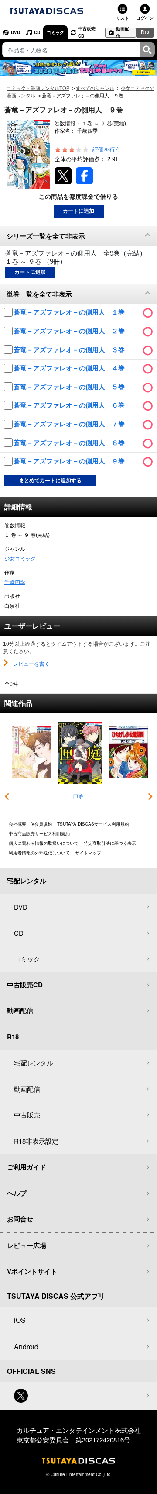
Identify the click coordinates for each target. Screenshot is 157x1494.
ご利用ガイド (26, 1167)
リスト (122, 18)
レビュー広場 (26, 1245)
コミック (55, 32)
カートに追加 (78, 211)
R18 (145, 32)
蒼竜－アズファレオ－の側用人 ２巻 (70, 331)
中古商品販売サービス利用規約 (39, 833)
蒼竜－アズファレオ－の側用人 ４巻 (70, 368)
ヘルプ (17, 1193)
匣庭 (78, 797)
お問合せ (20, 1219)
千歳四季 (14, 582)
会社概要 (17, 824)
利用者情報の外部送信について (39, 853)
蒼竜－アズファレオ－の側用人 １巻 (70, 312)
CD (37, 32)
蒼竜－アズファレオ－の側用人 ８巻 (70, 442)
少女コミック (20, 559)
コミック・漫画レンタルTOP (38, 88)
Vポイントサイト (32, 1271)
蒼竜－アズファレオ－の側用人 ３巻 (70, 349)
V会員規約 (41, 824)
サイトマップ (88, 853)
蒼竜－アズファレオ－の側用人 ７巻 (70, 424)
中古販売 (27, 1114)
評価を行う (106, 149)
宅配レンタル (33, 1062)
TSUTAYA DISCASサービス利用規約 (93, 824)
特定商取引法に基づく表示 (110, 843)
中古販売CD (87, 32)
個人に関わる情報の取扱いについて (43, 843)
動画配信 (122, 33)
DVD (15, 32)
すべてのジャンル (95, 88)
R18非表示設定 (36, 1140)
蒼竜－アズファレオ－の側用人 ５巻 (70, 387)
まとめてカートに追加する (50, 480)
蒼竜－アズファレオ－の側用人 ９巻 (70, 461)
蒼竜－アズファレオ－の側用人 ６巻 (70, 405)
